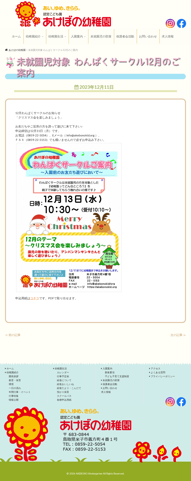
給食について (64, 380)
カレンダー (63, 372)
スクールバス (64, 395)
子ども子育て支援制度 (117, 376)
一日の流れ (15, 388)
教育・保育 (15, 380)
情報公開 (13, 399)
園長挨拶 (13, 376)
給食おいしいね (65, 384)
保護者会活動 (125, 36)
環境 (11, 384)
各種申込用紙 (64, 399)
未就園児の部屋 (100, 36)
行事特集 (13, 395)
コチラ (34, 298)
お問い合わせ (148, 36)
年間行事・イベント (20, 391)
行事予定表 (63, 376)
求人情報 (168, 36)
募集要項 (110, 372)
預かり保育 (63, 391)
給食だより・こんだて (69, 388)
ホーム (16, 36)
